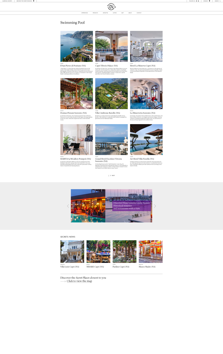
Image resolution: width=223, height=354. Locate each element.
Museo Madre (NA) (147, 267)
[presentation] (69, 206)
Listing (115, 12)
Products (95, 12)
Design (62, 110)
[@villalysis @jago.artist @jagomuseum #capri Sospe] (18, 299)
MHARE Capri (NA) (95, 267)
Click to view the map (79, 281)
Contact (139, 12)
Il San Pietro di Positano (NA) (73, 66)
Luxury (61, 63)
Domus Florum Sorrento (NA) (73, 113)
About (130, 12)
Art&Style (105, 12)
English (206, 1)
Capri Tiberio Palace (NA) (106, 66)
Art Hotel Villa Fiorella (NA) (142, 159)
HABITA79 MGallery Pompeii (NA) (75, 159)
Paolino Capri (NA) (121, 267)
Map (122, 12)
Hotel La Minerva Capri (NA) (143, 66)
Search (217, 1)
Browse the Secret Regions (24, 1)
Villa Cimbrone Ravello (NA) (107, 113)
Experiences (85, 12)
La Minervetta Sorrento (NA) (142, 113)
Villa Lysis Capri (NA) (69, 267)
